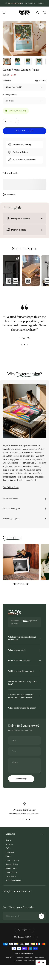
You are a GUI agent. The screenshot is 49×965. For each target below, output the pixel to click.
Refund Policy (11, 868)
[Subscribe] (41, 916)
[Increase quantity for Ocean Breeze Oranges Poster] (16, 121)
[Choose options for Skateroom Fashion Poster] (15, 281)
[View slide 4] (29, 819)
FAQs (25, 621)
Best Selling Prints (11, 487)
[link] (17, 891)
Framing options (10, 94)
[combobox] (41, 962)
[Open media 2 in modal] (41, 26)
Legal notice (18, 960)
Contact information (28, 960)
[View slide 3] (27, 344)
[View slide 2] (24, 344)
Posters (8, 856)
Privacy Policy (11, 872)
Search (8, 840)
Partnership (10, 852)
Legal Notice (11, 876)
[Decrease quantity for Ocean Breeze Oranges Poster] (6, 121)
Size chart (42, 81)
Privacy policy (19, 957)
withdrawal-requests (13, 880)
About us (9, 844)
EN (43, 962)
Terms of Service (12, 860)
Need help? (11, 194)
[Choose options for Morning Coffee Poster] (28, 281)
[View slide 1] (21, 344)
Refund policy (9, 957)
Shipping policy (39, 957)
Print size (7, 80)
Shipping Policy (12, 864)
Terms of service (28, 957)
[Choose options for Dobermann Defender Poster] (8, 281)
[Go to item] (7, 61)
